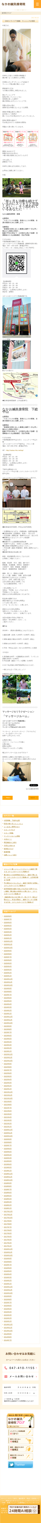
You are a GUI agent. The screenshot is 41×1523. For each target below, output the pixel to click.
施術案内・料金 (24, 1498)
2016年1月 (8, 1284)
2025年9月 (8, 951)
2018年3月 (8, 1202)
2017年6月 (8, 1230)
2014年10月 (8, 1331)
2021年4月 (8, 1117)
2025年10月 (8, 948)
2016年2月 (8, 1280)
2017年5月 (8, 1233)
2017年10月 (8, 1218)
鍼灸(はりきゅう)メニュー (15, 1500)
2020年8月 (8, 1142)
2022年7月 (8, 1070)
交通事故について (24, 1503)
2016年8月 (8, 1262)
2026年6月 (8, 922)
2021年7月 (8, 1108)
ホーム (3, 1498)
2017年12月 (8, 1211)
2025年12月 (8, 941)
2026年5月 (8, 926)
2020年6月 (8, 1149)
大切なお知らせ (9, 845)
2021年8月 (8, 1104)
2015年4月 (8, 1312)
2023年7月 (8, 1032)
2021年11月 (8, 1095)
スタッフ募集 (8, 833)
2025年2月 (8, 973)
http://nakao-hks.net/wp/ (14, 450)
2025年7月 (8, 957)
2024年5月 (8, 1001)
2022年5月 (8, 1076)
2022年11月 (8, 1057)
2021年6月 (8, 1111)
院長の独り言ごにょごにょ (13, 824)
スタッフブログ (9, 830)
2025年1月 (8, 976)
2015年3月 (8, 1315)
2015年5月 (8, 1309)
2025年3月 (8, 970)
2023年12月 (8, 1017)
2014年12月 (8, 1324)
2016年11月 (8, 1252)
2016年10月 (8, 1255)
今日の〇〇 (8, 839)
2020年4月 (8, 1155)
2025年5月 (8, 963)
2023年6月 (8, 1035)
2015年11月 (8, 1290)
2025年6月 (8, 960)
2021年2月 (8, 1123)
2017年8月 (8, 1224)
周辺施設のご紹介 (10, 842)
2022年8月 (8, 1067)
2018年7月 (8, 1189)
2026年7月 (8, 919)
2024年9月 (8, 988)
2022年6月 (8, 1073)
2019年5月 (8, 1167)
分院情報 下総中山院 (12, 820)
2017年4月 (8, 1236)
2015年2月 (8, 1318)
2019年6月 (8, 1164)
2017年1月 (8, 1246)
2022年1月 (8, 1089)
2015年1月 (8, 1321)
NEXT (33, 798)
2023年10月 (8, 1023)
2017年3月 (8, 1240)
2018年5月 (8, 1196)
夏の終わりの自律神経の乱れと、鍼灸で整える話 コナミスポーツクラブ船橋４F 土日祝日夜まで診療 (21, 877)
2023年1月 (8, 1051)
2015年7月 (8, 1302)
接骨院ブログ (8, 849)
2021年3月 (8, 1120)
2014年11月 (8, 1328)
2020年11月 (8, 1133)
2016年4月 (8, 1274)
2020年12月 (8, 1130)
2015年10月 (8, 1293)
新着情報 (7, 852)
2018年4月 (8, 1199)
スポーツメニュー (32, 1500)
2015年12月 (8, 1287)
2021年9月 (8, 1101)
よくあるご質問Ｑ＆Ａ (12, 827)
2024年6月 (8, 998)
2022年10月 (8, 1061)
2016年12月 (8, 1249)
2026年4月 (8, 929)
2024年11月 (8, 982)
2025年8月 (8, 954)
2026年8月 (8, 916)
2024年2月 (8, 1010)
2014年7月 (8, 1340)
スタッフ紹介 (12, 1498)
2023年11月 (8, 1020)
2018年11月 (8, 1177)
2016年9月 (8, 1258)
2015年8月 (8, 1299)
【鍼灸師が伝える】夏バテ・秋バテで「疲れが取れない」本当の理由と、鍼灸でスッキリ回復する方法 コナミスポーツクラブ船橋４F (20, 899)
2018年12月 (8, 1174)
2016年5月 (8, 1271)
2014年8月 (8, 1337)
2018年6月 (8, 1192)
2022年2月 (8, 1086)
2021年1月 (8, 1127)
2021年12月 (8, 1092)
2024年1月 (8, 1013)
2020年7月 (8, 1145)
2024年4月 (8, 1004)
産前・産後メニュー (9, 1503)
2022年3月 (8, 1083)
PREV (8, 798)
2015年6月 (8, 1306)
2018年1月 (8, 1208)
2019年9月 (8, 1161)
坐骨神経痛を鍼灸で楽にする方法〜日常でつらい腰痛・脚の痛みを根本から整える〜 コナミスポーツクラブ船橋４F (20, 891)
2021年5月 (8, 1114)
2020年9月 (8, 1139)
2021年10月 (8, 1098)
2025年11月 (8, 944)
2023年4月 (8, 1042)
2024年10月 (8, 985)
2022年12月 (8, 1054)
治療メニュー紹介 (10, 855)
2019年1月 (8, 1171)
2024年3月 (8, 1007)
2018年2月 (8, 1205)
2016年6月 (8, 1268)
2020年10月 (8, 1136)
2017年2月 (8, 1243)
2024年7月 (8, 995)
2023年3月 (8, 1045)
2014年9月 (8, 1334)
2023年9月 (8, 1026)
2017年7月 (8, 1227)
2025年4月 (8, 966)
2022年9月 (8, 1064)
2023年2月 (8, 1048)
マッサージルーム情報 (12, 836)
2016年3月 (8, 1277)
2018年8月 (8, 1186)
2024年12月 (8, 979)
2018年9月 (8, 1183)
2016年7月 (8, 1265)
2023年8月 (8, 1029)
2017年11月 (8, 1214)
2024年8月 (8, 991)
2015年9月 (8, 1296)
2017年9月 (8, 1221)
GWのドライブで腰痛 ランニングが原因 (20, 21)
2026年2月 (8, 935)
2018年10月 (8, 1180)
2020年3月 (8, 1158)
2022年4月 (8, 1079)
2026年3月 (8, 932)
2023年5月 (8, 1039)
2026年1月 (8, 938)
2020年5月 (8, 1152)
